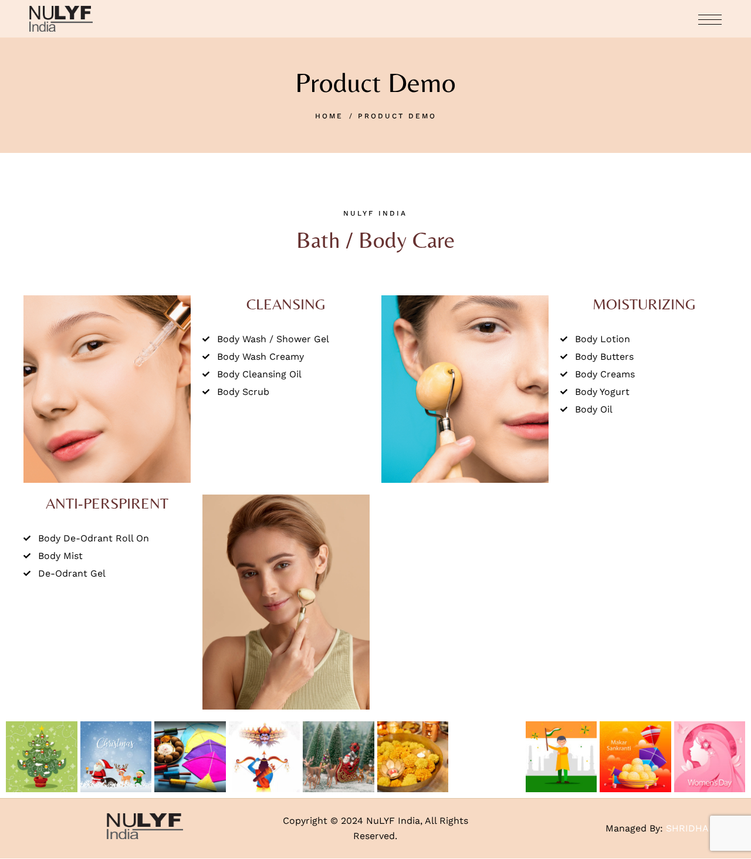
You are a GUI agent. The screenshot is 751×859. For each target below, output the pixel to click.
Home (329, 116)
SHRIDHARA (694, 828)
